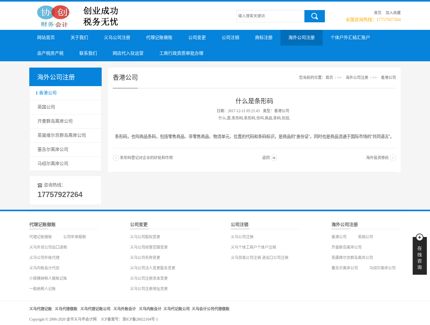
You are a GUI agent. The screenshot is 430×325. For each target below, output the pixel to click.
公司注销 (230, 37)
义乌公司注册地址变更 (149, 289)
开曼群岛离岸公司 (55, 121)
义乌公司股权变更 (145, 237)
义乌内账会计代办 (44, 268)
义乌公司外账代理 (44, 258)
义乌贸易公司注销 (246, 258)
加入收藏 (393, 13)
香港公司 (48, 93)
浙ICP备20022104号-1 (140, 319)
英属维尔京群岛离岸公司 (61, 135)
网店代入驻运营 (128, 53)
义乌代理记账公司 (95, 309)
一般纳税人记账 (42, 289)
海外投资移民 (377, 158)
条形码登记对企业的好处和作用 (146, 158)
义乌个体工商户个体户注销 (253, 247)
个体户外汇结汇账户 (350, 37)
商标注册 (264, 37)
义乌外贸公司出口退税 (48, 247)
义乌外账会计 (124, 309)
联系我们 (88, 53)
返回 (266, 158)
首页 (378, 13)
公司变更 (197, 37)
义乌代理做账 (66, 309)
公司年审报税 (74, 237)
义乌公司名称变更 (145, 258)
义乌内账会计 (150, 309)
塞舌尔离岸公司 (52, 149)
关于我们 (79, 37)
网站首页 (46, 37)
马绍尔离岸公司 (52, 163)
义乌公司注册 (117, 37)
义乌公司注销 (242, 237)
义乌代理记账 (40, 309)
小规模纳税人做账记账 (48, 278)
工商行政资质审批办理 (181, 53)
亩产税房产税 (50, 53)
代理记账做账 (159, 37)
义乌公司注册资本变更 (149, 278)
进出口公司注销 (275, 258)
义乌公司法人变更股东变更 (152, 268)
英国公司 (46, 107)
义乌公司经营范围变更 (149, 247)
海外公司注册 (301, 37)
